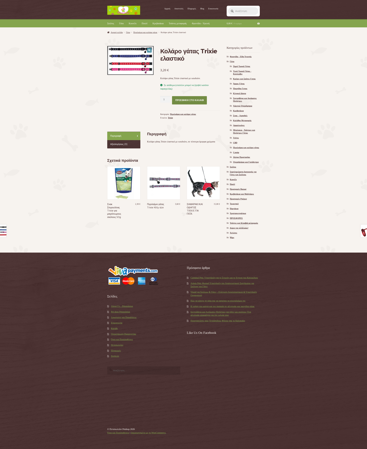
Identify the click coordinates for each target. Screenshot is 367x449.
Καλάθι (114, 328)
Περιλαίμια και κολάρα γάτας (145, 32)
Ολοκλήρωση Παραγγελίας (123, 334)
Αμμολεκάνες (239, 125)
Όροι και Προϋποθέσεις (122, 339)
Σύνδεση (115, 356)
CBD (235, 143)
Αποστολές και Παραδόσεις (123, 317)
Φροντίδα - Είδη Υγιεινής (241, 57)
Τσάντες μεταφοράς (178, 23)
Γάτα (121, 23)
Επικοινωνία (213, 9)
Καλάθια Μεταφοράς (242, 120)
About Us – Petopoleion (122, 306)
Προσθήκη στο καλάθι (189, 100)
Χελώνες (233, 233)
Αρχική (167, 9)
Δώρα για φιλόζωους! (239, 228)
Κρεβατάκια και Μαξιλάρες (242, 194)
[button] (149, 50)
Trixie (170, 118)
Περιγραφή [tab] (115, 136)
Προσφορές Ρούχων (238, 199)
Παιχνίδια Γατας (240, 89)
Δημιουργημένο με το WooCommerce (148, 433)
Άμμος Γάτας (239, 84)
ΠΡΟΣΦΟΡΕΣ (236, 218)
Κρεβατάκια (158, 23)
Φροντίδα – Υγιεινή (200, 23)
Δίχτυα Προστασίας (241, 157)
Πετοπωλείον (117, 345)
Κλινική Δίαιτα (239, 93)
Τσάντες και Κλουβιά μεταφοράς (244, 223)
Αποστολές (179, 9)
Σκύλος (110, 23)
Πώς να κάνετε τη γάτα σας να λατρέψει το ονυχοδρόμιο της (218, 301)
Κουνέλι (132, 23)
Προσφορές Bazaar (238, 189)
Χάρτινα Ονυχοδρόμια (242, 106)
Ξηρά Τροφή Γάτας (241, 66)
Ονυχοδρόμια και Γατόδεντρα (246, 162)
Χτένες (236, 138)
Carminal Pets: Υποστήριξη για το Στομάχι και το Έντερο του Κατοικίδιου (224, 278)
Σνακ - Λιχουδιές (240, 116)
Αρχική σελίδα (117, 32)
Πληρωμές (192, 9)
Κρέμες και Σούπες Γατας (244, 79)
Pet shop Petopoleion (120, 312)
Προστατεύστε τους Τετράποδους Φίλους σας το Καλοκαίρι (218, 320)
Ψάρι (232, 238)
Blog (202, 9)
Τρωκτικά (234, 204)
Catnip (236, 152)
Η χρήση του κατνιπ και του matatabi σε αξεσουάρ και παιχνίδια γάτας (222, 306)
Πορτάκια (234, 209)
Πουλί (144, 23)
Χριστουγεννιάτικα (238, 213)
